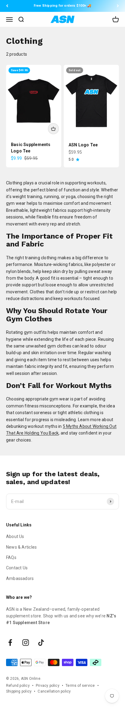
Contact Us (17, 567)
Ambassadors (20, 578)
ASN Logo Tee (83, 144)
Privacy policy (47, 685)
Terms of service (80, 685)
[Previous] (7, 6)
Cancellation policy (54, 691)
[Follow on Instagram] (26, 642)
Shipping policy (19, 691)
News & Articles (21, 547)
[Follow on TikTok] (41, 642)
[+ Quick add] (53, 128)
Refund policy (18, 685)
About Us (15, 536)
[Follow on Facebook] (10, 642)
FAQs (11, 557)
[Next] (118, 6)
